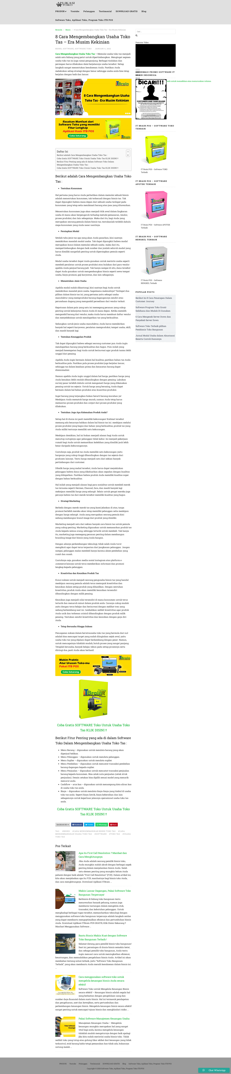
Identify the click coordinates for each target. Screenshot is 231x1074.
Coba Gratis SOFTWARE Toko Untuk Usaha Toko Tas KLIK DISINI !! (87, 158)
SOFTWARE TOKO (83, 48)
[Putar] (138, 70)
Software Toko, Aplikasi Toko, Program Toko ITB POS (84, 20)
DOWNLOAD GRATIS (127, 11)
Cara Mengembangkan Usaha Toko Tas (75, 53)
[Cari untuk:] (156, 31)
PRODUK (60, 11)
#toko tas (114, 834)
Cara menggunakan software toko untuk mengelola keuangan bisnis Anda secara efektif (101, 980)
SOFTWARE (68, 48)
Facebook (78, 824)
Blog (144, 11)
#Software (101, 834)
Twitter (90, 824)
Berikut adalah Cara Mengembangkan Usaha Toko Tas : (82, 155)
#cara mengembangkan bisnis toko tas (94, 831)
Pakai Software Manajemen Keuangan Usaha (104, 1018)
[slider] (175, 81)
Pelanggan (89, 11)
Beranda (58, 30)
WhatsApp (102, 824)
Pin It (114, 824)
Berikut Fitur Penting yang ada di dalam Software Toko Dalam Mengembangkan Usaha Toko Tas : (85, 163)
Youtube (75, 11)
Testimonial (105, 11)
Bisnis (68, 30)
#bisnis (66, 831)
